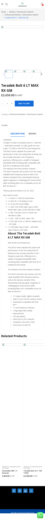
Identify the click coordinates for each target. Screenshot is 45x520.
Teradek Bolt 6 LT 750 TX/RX (33, 472)
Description (17, 133)
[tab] (17, 134)
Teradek (4, 125)
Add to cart (24, 103)
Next (40, 47)
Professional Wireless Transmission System (26, 114)
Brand (32, 133)
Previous (4, 47)
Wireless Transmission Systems (11, 467)
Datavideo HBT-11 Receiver (9, 472)
